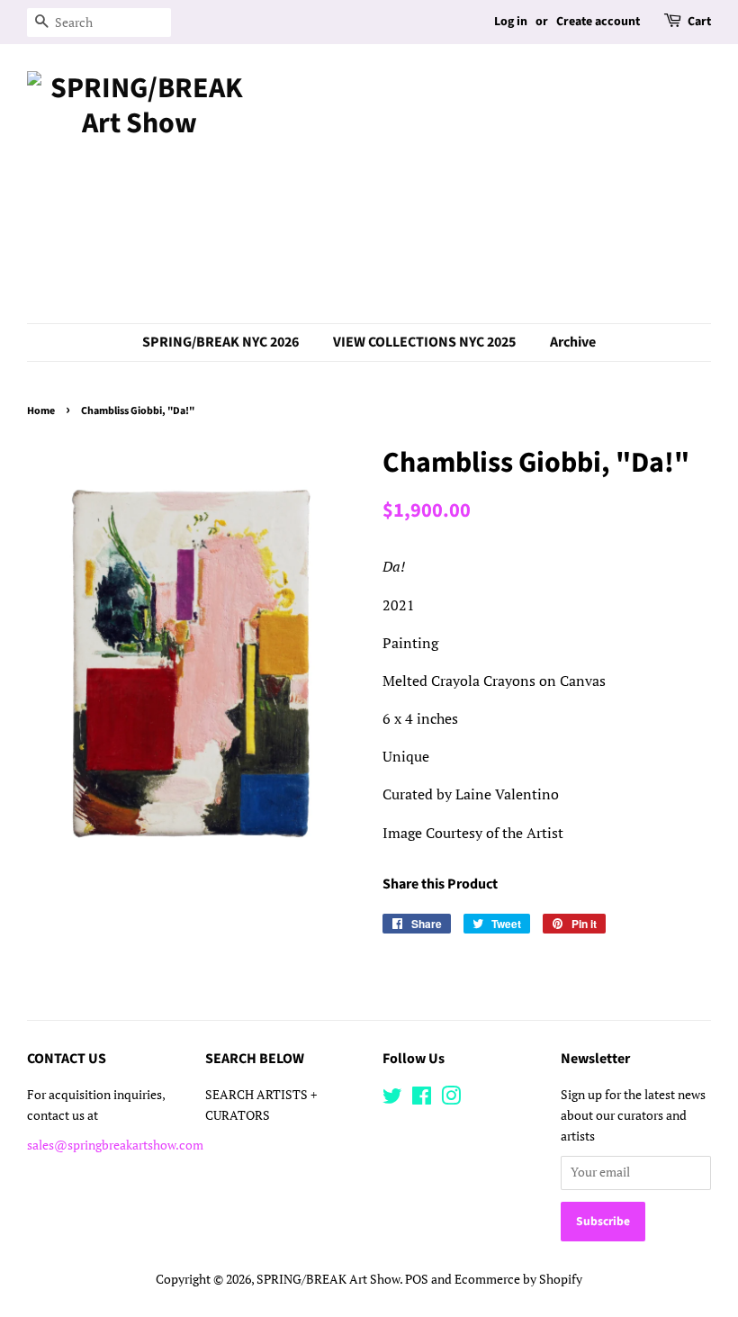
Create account (598, 22)
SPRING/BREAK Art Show (328, 1279)
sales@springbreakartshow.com (115, 1145)
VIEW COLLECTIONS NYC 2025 (424, 342)
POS (416, 1279)
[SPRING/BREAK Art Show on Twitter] (392, 1099)
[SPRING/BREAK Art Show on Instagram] (451, 1099)
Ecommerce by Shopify (518, 1279)
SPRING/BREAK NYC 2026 (220, 342)
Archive (573, 342)
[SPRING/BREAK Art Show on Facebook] (421, 1099)
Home (41, 411)
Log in (510, 22)
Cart (699, 22)
